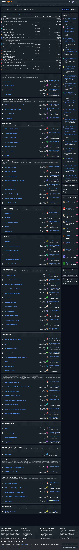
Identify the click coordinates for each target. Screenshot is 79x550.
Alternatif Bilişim (7, 208)
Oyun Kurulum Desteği (11, 133)
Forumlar (6, 5)
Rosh (4, 63)
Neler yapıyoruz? (26, 530)
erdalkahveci (5, 51)
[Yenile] (59, 72)
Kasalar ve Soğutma (38, 25)
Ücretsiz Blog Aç (26, 531)
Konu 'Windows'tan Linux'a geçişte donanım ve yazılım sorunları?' (70, 119)
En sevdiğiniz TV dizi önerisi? (55, 491)
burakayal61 (58, 143)
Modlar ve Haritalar (10, 146)
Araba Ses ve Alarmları (11, 437)
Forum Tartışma (9, 85)
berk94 (4, 44)
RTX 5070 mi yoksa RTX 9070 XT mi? (11, 50)
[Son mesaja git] (60, 19)
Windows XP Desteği (10, 185)
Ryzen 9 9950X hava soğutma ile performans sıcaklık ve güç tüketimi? (18, 43)
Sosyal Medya (6, 506)
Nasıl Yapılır (8, 94)
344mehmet (5, 48)
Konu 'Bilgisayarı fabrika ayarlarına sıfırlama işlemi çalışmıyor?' (70, 177)
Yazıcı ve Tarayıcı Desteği (11, 315)
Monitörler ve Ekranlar (38, 19)
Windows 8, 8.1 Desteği (11, 176)
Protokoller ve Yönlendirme (12, 255)
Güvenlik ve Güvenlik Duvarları (13, 264)
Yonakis (68, 242)
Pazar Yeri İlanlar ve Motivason (12, 477)
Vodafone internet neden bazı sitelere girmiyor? (58, 370)
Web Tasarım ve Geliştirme (12, 382)
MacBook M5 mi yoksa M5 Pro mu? (11, 27)
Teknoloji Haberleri (35, 5)
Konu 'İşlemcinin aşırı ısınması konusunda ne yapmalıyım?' (70, 68)
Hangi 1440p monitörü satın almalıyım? (12, 18)
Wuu (56, 255)
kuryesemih (58, 41)
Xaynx (56, 455)
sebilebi (68, 235)
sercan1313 (5, 29)
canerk (56, 387)
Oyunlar (64, 5)
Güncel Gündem (9, 90)
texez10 (58, 47)
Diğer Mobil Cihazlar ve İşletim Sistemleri (16, 357)
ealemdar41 (58, 392)
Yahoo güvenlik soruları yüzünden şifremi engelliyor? (15, 53)
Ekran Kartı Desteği (38, 31)
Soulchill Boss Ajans (53, 511)
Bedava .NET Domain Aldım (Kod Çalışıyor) (57, 441)
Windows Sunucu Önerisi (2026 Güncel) (57, 188)
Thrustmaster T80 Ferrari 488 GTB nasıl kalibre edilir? (60, 137)
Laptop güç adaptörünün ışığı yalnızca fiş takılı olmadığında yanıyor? (18, 68)
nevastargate (59, 95)
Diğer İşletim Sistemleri (11, 222)
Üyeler (56, 5)
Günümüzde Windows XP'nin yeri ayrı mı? (57, 184)
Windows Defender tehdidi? (9, 56)
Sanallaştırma (8, 231)
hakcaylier (58, 251)
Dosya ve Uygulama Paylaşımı (13, 259)
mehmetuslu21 (6, 32)
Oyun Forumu (6, 123)
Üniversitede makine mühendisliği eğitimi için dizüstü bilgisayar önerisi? (19, 46)
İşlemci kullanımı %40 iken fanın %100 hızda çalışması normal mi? (18, 24)
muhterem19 (57, 405)
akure (57, 493)
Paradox (58, 63)
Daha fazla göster (31, 71)
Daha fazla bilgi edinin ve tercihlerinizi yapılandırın (13, 547)
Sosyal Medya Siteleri (10, 511)
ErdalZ (57, 409)
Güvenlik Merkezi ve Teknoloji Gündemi (15, 100)
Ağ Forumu (5, 236)
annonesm (57, 353)
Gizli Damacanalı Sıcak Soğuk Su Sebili (59, 500)
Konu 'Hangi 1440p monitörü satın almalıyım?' (69, 150)
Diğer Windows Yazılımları (12, 203)
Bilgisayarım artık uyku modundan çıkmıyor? (58, 179)
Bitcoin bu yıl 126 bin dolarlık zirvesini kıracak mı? (59, 471)
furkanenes (58, 246)
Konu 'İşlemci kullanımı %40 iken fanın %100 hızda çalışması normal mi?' (70, 76)
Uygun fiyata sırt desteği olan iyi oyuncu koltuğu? (59, 150)
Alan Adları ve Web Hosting (12, 413)
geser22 (4, 38)
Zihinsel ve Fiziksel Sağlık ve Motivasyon (16, 488)
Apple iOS (7, 344)
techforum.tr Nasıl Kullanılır (28, 534)
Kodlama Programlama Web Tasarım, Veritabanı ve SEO (20, 376)
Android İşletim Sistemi (11, 348)
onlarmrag (59, 81)
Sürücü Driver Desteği (11, 306)
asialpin (4, 60)
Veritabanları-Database (11, 404)
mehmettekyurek (59, 502)
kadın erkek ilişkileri (53, 487)
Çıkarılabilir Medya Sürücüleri (13, 289)
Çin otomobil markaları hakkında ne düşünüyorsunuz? (60, 427)
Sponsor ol (25, 538)
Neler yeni (23, 5)
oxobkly (57, 119)
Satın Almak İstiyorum (38, 22)
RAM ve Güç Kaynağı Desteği (38, 34)
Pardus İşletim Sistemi (53, 226)
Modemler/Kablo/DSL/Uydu (12, 246)
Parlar (57, 468)
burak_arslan (57, 44)
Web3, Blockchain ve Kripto (12, 472)
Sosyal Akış (15, 5)
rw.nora (68, 256)
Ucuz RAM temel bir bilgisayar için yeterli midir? (13, 34)
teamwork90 (58, 289)
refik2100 (58, 488)
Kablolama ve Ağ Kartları (11, 250)
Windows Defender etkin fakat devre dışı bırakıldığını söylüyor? (17, 37)
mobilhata (57, 472)
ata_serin (4, 41)
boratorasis (58, 25)
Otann (56, 433)
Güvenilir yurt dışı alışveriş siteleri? (56, 496)
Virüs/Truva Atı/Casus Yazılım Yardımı (15, 105)
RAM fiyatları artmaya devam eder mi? (11, 40)
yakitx (57, 362)
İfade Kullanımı (26, 535)
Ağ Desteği (7, 241)
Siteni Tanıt (8, 454)
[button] (27, 5)
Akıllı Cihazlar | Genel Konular (13, 339)
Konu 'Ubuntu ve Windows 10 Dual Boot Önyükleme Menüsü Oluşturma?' (71, 141)
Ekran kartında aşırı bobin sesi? (10, 31)
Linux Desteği (37, 59)
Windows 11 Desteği (10, 167)
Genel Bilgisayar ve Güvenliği (38, 37)
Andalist (68, 221)
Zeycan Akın (69, 263)
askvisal (57, 260)
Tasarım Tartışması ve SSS (12, 391)
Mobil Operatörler (10, 370)
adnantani (5, 70)
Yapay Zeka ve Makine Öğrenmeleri (14, 467)
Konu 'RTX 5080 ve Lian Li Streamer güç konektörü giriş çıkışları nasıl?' (70, 51)
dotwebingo (56, 442)
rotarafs (58, 69)
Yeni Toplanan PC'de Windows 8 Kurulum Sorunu (59, 175)
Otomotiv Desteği (9, 433)
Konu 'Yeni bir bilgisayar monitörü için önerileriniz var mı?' (70, 19)
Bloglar (73, 5)
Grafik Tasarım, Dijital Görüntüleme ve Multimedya (19, 387)
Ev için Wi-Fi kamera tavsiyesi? (55, 365)
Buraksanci (58, 57)
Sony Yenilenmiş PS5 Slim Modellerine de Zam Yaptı (59, 113)
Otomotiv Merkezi (8, 423)
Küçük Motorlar (9, 442)
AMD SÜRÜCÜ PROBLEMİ (54, 306)
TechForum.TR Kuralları (27, 537)
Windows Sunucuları (10, 189)
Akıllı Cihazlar (6, 334)
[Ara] (69, 2)
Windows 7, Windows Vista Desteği (14, 180)
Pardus (7, 226)
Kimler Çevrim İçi (69, 270)
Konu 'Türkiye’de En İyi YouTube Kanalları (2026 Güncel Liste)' (70, 111)
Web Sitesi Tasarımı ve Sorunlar (13, 395)
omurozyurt (5, 57)
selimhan (57, 105)
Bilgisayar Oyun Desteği (11, 128)
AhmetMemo (5, 19)
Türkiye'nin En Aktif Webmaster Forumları (57, 84)
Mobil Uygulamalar (10, 362)
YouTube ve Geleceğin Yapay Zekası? (56, 466)
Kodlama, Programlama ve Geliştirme (15, 400)
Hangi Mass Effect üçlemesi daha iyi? (56, 132)
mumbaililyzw (57, 134)
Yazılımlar (7, 418)
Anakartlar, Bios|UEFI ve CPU (38, 63)
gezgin (58, 19)
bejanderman (59, 185)
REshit (56, 90)
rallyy (59, 35)
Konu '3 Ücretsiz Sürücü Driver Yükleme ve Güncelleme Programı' (70, 85)
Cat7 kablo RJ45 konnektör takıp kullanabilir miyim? (59, 249)
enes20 (57, 298)
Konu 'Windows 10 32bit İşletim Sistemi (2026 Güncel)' (70, 102)
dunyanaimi (57, 223)
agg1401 (68, 249)
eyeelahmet (5, 26)
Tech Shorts (47, 5)
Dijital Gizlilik (8, 118)
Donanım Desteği (7, 269)
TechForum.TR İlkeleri (27, 533)
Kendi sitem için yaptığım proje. (55, 381)
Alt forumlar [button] (7, 512)
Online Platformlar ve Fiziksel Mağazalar (16, 496)
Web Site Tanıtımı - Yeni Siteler (12, 447)
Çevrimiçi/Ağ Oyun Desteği (12, 142)
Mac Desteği (8, 217)
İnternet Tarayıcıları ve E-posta (38, 53)
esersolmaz (59, 167)
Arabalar (7, 428)
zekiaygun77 (5, 22)
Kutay (56, 227)
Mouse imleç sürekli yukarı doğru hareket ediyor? (59, 323)
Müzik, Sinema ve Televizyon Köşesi (14, 492)
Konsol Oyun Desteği (10, 137)
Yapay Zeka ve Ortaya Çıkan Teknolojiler (15, 460)
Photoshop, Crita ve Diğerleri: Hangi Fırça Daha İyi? (59, 386)
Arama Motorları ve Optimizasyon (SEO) (16, 409)
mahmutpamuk (59, 325)
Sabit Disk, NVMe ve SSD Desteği (38, 66)
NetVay (55, 190)
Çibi (67, 228)
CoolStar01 (58, 349)
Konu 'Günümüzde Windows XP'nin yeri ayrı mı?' (70, 94)
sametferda (57, 218)
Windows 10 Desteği (10, 171)
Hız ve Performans (10, 275)
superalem (5, 35)
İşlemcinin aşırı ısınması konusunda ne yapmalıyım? (15, 62)
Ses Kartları (8, 298)
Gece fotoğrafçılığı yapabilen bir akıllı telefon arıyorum (15, 21)
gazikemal (58, 181)
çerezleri (24, 544)
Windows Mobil (9, 353)
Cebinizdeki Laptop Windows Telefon (56, 352)
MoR (57, 242)
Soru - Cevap (8, 81)
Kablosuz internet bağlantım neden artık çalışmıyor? (59, 245)
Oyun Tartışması (9, 151)
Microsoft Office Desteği (11, 194)
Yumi (4, 54)
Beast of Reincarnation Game (55, 154)
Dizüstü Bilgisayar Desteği (38, 69)
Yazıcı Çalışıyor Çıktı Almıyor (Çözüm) (56, 315)
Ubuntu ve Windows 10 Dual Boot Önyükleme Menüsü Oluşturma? (18, 59)
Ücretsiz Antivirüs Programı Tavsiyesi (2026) (58, 104)
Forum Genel (6, 76)
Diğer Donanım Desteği (11, 324)
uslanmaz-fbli (59, 276)
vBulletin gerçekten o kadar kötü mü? (56, 395)
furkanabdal (5, 66)
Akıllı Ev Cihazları (9, 366)
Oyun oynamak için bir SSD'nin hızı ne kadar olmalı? (14, 65)
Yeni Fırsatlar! (8, 501)
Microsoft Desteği (7, 161)
